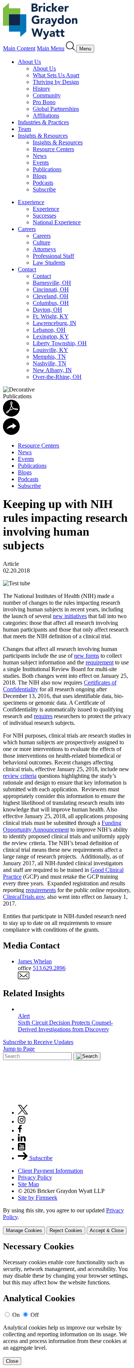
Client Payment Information (50, 1171)
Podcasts (43, 183)
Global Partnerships (56, 109)
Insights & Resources (43, 136)
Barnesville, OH (52, 283)
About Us (29, 62)
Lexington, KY (51, 336)
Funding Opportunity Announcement (62, 826)
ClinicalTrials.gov (23, 897)
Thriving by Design (56, 82)
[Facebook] (20, 1130)
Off (35, 1315)
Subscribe (44, 189)
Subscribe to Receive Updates (38, 1042)
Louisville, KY (50, 350)
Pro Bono (44, 102)
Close (12, 1361)
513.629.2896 (49, 968)
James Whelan (35, 961)
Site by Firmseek (37, 1197)
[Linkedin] (22, 1139)
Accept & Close (107, 1230)
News (40, 156)
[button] (11, 433)
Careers (27, 229)
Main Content (19, 48)
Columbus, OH (51, 303)
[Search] (71, 48)
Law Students (49, 262)
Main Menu (50, 48)
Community (47, 95)
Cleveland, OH (50, 296)
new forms (86, 655)
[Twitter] (23, 1112)
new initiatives (70, 616)
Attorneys (44, 249)
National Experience (57, 222)
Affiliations (46, 115)
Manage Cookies (24, 1230)
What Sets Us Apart (56, 75)
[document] (67, 1303)
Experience (31, 202)
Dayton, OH (47, 309)
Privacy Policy (35, 1177)
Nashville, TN (49, 363)
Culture (41, 242)
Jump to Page (19, 1049)
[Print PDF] (11, 414)
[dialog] (67, 1220)
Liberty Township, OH (60, 343)
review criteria (19, 776)
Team (24, 129)
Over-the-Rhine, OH (57, 377)
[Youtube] (21, 1148)
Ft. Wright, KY (50, 316)
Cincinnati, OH (51, 289)
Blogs (40, 176)
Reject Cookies (66, 1230)
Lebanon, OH (49, 330)
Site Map (28, 1184)
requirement (100, 662)
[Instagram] (22, 1121)
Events (41, 162)
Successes (44, 215)
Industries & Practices (43, 122)
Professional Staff (53, 256)
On (16, 1315)
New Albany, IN (52, 370)
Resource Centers (53, 149)
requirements (41, 890)
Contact (27, 269)
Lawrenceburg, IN (54, 323)
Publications (47, 169)
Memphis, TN (49, 356)
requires (43, 716)
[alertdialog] (67, 1303)
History (41, 88)
